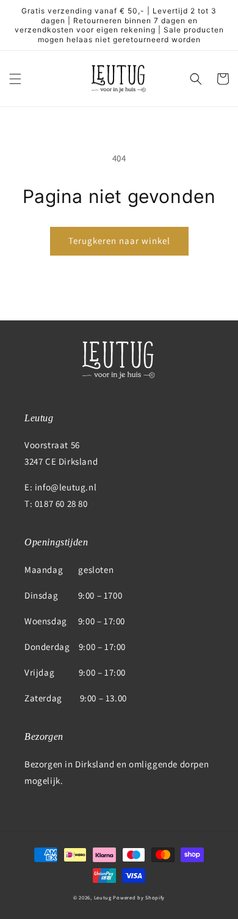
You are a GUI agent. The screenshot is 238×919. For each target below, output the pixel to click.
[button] (15, 78)
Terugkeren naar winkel (119, 240)
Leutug (103, 897)
